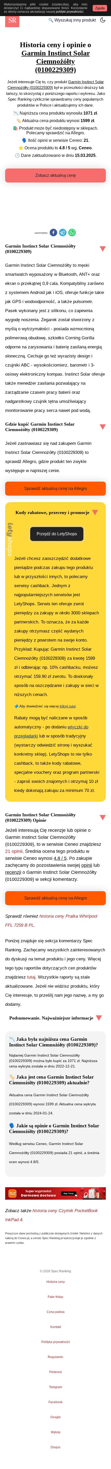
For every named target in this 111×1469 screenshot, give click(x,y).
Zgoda (100, 8)
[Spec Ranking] (12, 20)
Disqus (55, 1447)
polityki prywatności (69, 11)
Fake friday (55, 1297)
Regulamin (55, 1357)
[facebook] (53, 233)
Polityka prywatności (55, 1342)
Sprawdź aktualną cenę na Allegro (55, 488)
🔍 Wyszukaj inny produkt (72, 20)
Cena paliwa (56, 1312)
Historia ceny (55, 1282)
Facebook (55, 1402)
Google (55, 1417)
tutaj (31, 977)
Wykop (55, 1432)
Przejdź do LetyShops (57, 534)
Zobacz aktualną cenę (55, 175)
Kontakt (55, 1327)
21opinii (13, 851)
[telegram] (63, 233)
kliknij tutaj (68, 706)
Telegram (55, 1387)
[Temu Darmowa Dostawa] (55, 1193)
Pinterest (55, 1372)
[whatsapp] (72, 233)
